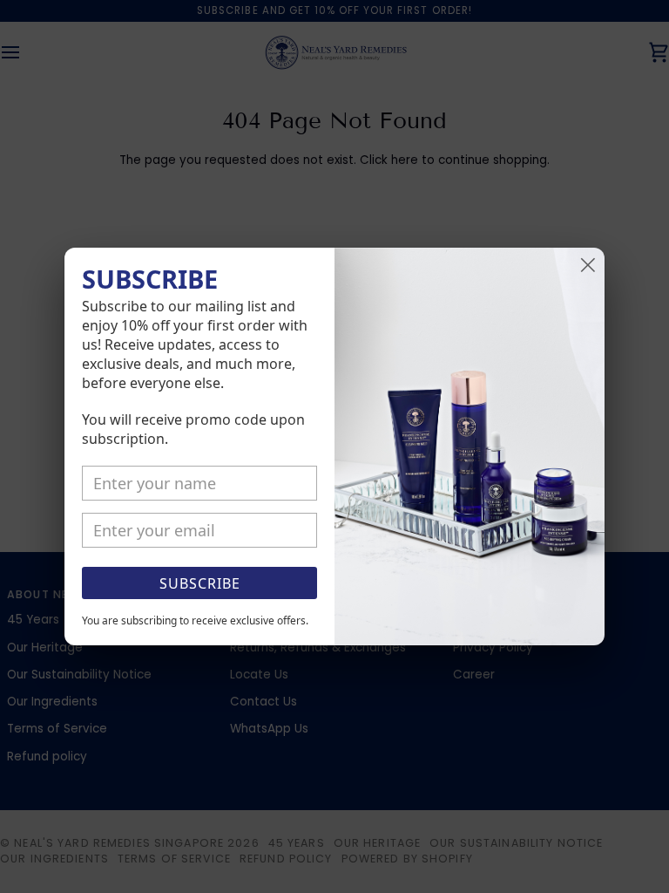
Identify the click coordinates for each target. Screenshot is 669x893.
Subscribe (199, 583)
